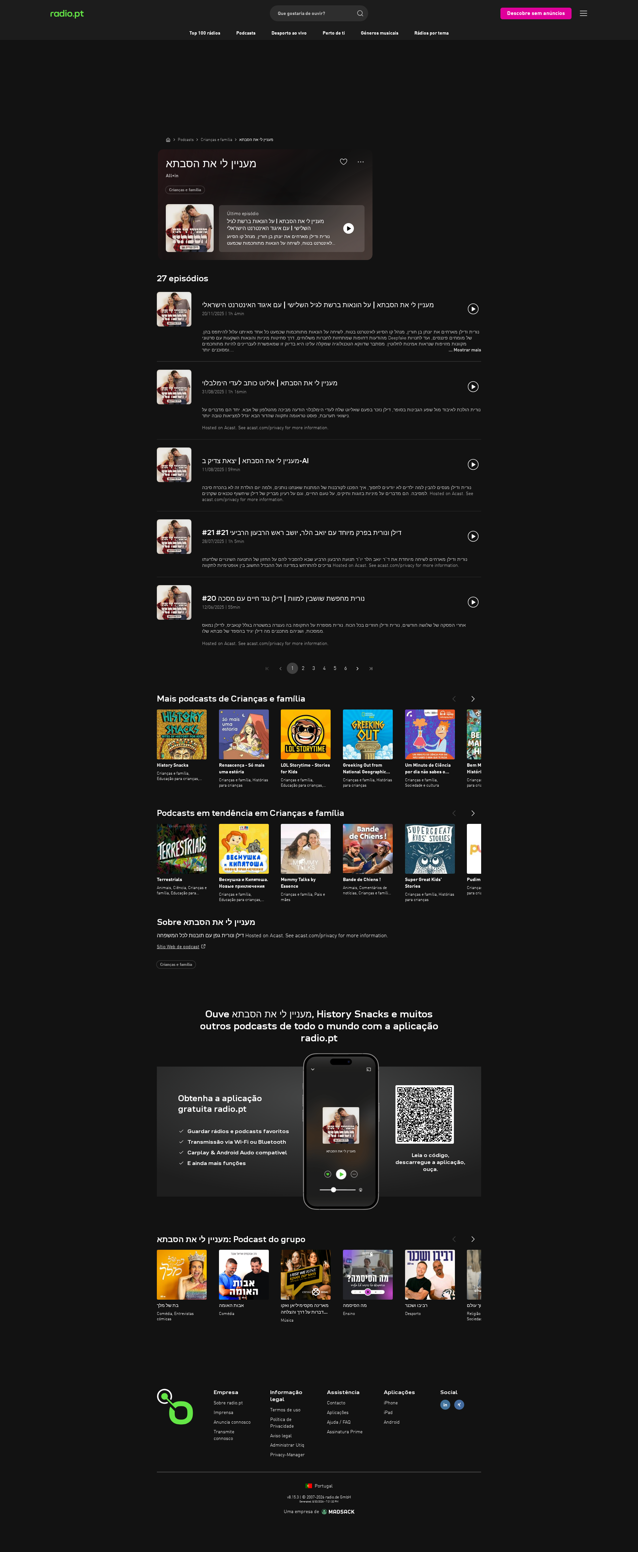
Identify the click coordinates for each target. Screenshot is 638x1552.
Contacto (336, 1403)
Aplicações (338, 1412)
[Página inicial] (168, 139)
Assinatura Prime (345, 1432)
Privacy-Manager (287, 1455)
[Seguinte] (473, 696)
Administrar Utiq (287, 1445)
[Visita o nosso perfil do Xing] (459, 1404)
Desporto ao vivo (289, 33)
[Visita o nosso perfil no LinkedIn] (445, 1404)
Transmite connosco (224, 1435)
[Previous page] (280, 668)
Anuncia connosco (232, 1422)
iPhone (391, 1403)
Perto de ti (334, 33)
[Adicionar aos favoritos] (343, 161)
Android (392, 1422)
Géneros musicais (379, 33)
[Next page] (357, 668)
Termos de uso (285, 1410)
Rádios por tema (431, 33)
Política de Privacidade (282, 1423)
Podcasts (246, 33)
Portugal (323, 1486)
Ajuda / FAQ (339, 1422)
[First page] (267, 668)
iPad (388, 1412)
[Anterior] (454, 696)
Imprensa (223, 1412)
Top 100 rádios (204, 33)
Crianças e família (185, 190)
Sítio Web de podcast (178, 947)
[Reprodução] (348, 228)
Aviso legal (281, 1436)
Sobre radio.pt (228, 1403)
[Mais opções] (361, 162)
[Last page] (371, 668)
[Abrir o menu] (583, 13)
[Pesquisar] (360, 13)
